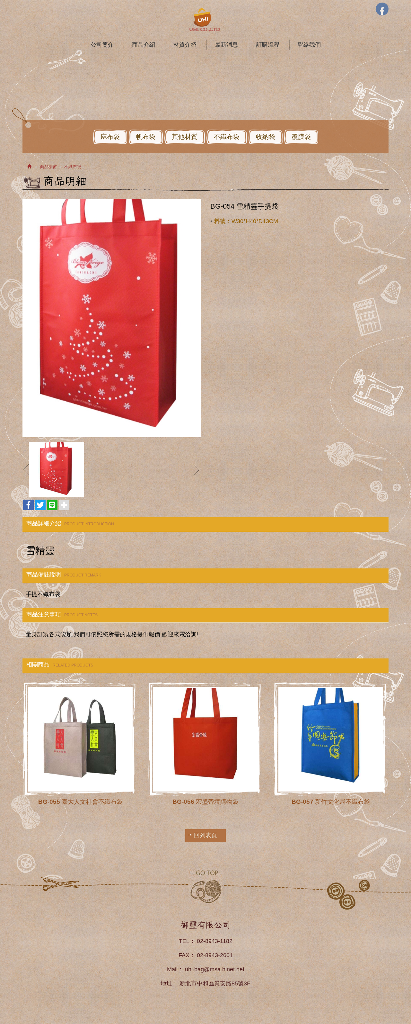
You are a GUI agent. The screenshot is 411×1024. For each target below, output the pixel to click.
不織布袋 (227, 136)
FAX (184, 955)
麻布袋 (110, 136)
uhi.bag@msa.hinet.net (214, 969)
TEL (184, 941)
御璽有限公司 (205, 20)
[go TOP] (205, 886)
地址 (166, 983)
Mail (172, 969)
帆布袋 (145, 136)
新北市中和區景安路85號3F (214, 983)
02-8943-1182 (214, 941)
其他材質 (184, 136)
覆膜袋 (301, 136)
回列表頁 (205, 835)
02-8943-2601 (215, 955)
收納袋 (265, 136)
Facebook (382, 9)
